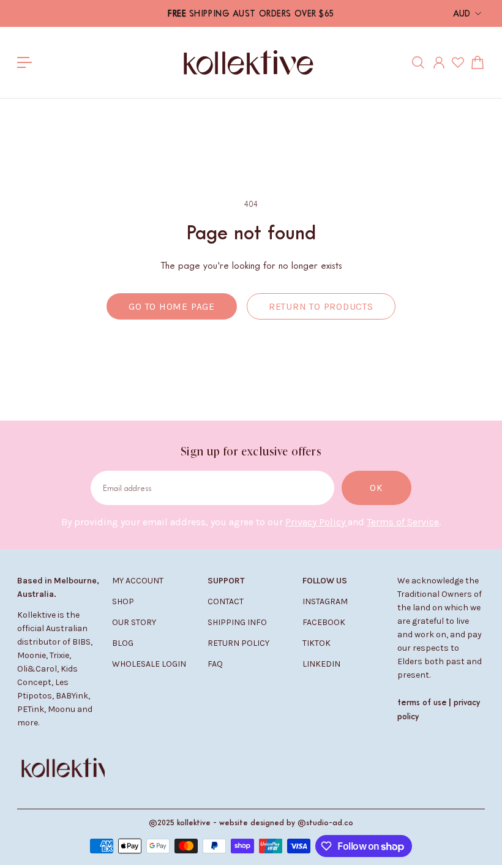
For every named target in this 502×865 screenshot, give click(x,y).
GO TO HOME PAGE (172, 306)
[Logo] (248, 62)
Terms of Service (403, 522)
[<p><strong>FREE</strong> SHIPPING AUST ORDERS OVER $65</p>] (251, 13)
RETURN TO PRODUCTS (321, 306)
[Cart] (477, 62)
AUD (461, 13)
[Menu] (24, 62)
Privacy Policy (316, 522)
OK (376, 487)
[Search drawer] (418, 62)
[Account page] (439, 62)
